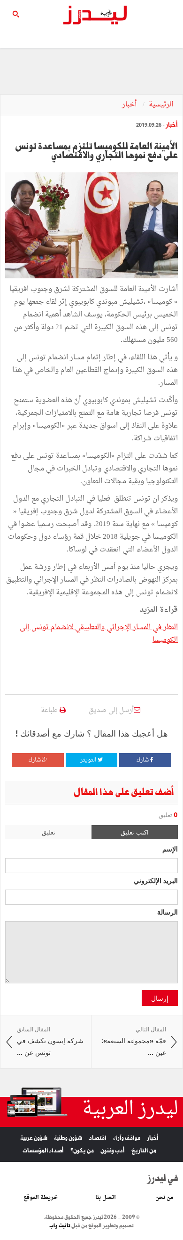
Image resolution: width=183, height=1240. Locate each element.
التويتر (89, 760)
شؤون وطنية (68, 1138)
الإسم (170, 848)
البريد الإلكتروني (156, 880)
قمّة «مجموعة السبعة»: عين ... (133, 1041)
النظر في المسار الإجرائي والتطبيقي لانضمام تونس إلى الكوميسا (99, 634)
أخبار (130, 105)
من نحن (164, 1197)
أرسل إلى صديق (111, 710)
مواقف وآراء (126, 1138)
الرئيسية (161, 105)
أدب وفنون (112, 1150)
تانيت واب (59, 1226)
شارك (143, 760)
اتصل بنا (105, 1197)
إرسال (159, 998)
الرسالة (167, 911)
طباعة (50, 710)
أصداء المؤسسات (43, 1150)
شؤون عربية (33, 1138)
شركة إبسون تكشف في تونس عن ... (50, 1041)
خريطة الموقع (40, 1197)
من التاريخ (143, 1150)
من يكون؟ (82, 1150)
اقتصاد (98, 1138)
